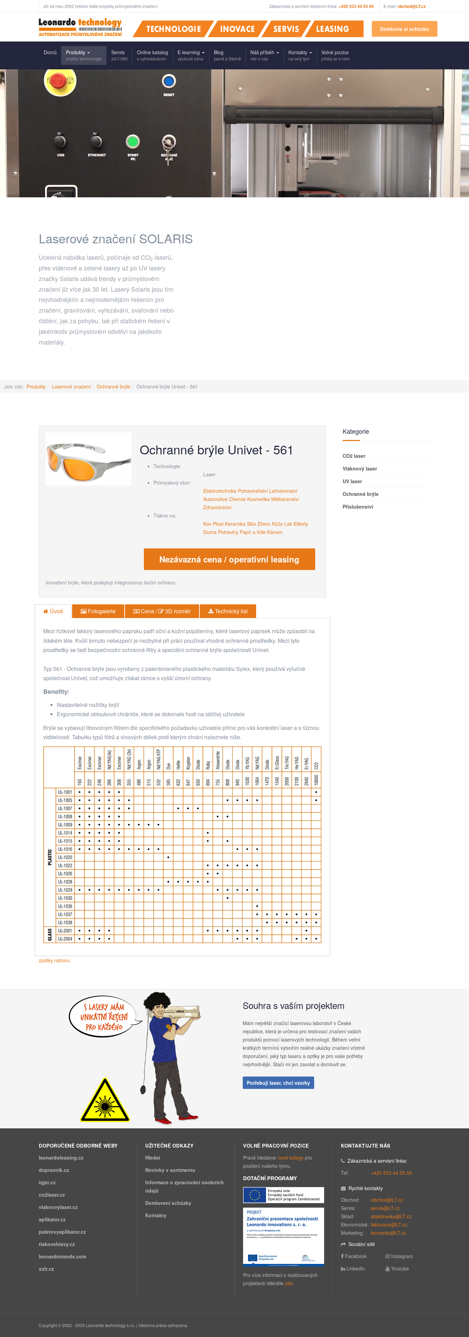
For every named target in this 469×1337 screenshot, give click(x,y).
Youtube (400, 1268)
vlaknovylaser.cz (58, 1207)
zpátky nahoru (54, 960)
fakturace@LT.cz (389, 1224)
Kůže (277, 523)
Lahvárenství (283, 490)
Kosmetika (258, 499)
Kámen (275, 531)
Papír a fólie (253, 531)
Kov (207, 523)
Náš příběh (263, 55)
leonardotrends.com (62, 1256)
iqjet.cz (47, 1182)
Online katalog (152, 55)
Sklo (251, 523)
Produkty (84, 55)
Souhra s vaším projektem (294, 1005)
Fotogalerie (101, 611)
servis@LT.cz (385, 1208)
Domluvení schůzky (168, 1202)
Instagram (402, 1256)
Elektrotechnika (220, 490)
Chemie (237, 499)
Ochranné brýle (113, 386)
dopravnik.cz (54, 1169)
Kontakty (298, 55)
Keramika (235, 523)
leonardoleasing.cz (61, 1157)
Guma (210, 531)
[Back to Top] (452, 1280)
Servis (119, 55)
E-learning (190, 55)
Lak (288, 523)
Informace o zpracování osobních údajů (184, 1186)
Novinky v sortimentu (170, 1169)
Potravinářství (253, 490)
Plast (218, 523)
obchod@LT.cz (412, 6)
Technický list (231, 611)
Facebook (356, 1256)
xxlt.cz (46, 1268)
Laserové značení (71, 386)
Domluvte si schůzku (404, 28)
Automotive (215, 499)
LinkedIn (355, 1268)
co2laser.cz (52, 1194)
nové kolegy (290, 1157)
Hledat (152, 1157)
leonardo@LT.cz (388, 1232)
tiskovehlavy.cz (57, 1244)
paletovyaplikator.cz (62, 1231)
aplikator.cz (52, 1219)
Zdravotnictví (217, 507)
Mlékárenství (285, 499)
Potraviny (228, 531)
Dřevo (264, 523)
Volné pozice (335, 55)
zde (289, 1283)
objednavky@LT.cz (391, 1216)
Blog (227, 55)
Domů (50, 52)
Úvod (55, 611)
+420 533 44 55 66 (391, 1172)
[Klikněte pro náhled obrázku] (88, 458)
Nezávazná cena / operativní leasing (229, 559)
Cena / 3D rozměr (165, 611)
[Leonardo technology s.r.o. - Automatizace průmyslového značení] (80, 27)
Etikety (301, 523)
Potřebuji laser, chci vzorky (278, 1082)
